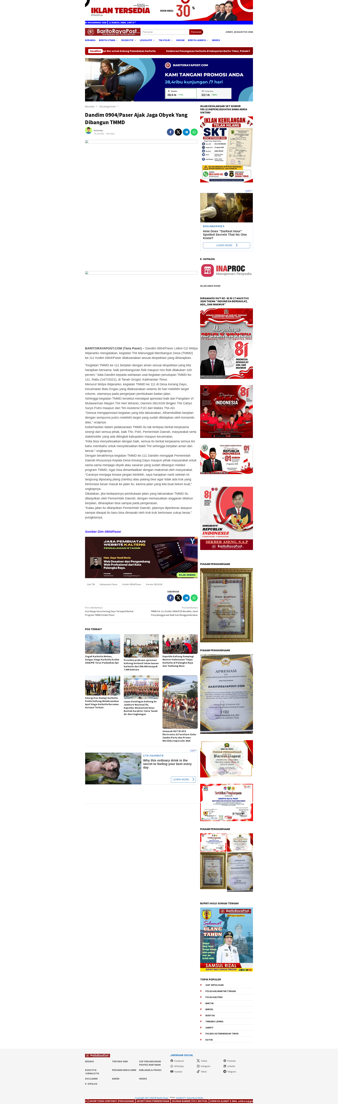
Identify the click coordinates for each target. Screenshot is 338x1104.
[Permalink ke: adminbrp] (90, 131)
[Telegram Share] (186, 132)
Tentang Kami (120, 1061)
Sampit (209, 1027)
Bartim (209, 1003)
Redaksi (89, 1061)
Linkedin (231, 1066)
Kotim (209, 1039)
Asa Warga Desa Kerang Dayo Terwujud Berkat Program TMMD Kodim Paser (109, 611)
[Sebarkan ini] (170, 132)
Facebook (179, 1060)
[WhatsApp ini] (194, 132)
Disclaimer (91, 1078)
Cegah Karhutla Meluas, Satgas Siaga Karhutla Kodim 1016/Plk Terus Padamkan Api (102, 659)
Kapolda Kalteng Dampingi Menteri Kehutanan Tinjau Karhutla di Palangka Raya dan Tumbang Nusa (178, 661)
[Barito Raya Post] (112, 31)
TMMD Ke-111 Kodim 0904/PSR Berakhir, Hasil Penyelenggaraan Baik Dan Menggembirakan (174, 611)
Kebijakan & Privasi (150, 1070)
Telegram (231, 1071)
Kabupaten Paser (109, 584)
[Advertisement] (141, 243)
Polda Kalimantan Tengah (220, 991)
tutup (172, 1097)
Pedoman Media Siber (124, 1070)
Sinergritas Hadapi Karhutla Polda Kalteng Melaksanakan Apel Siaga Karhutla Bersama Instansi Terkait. (102, 702)
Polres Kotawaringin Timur (222, 1033)
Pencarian (196, 31)
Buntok (210, 1015)
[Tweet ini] (178, 132)
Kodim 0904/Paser (131, 584)
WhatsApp (179, 1066)
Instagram (205, 1066)
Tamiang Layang (214, 1021)
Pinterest (231, 1060)
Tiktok (204, 1071)
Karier (115, 1078)
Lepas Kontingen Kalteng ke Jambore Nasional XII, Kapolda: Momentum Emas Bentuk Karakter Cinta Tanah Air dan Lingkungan (141, 708)
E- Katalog (91, 1083)
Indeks (143, 1078)
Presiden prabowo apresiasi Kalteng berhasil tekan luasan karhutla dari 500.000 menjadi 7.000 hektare (141, 664)
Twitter (204, 1060)
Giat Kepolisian (214, 985)
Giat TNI (91, 584)
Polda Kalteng (214, 997)
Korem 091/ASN (154, 584)
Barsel (209, 1009)
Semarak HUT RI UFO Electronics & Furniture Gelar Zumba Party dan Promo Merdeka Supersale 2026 (179, 736)
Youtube (178, 1071)
